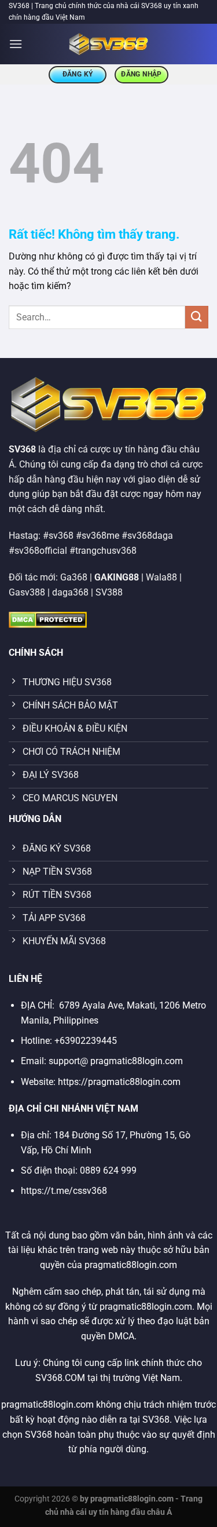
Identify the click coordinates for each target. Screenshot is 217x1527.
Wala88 (161, 577)
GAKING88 (116, 577)
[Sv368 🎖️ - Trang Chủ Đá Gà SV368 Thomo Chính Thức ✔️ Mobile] (108, 44)
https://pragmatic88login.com (119, 1081)
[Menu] (16, 44)
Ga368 (73, 577)
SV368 (22, 449)
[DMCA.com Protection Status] (48, 618)
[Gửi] (196, 317)
